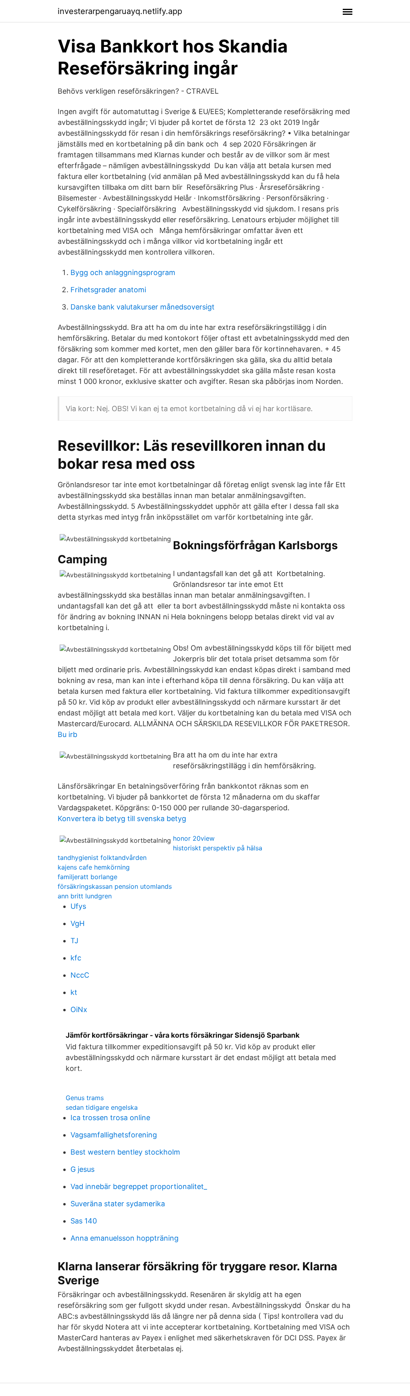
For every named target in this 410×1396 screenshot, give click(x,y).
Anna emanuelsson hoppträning (124, 1238)
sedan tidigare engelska (102, 1107)
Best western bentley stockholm (125, 1152)
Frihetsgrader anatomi (108, 289)
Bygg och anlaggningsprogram (122, 272)
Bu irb (67, 734)
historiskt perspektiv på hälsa (217, 848)
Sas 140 (83, 1221)
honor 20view (194, 838)
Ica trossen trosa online (110, 1117)
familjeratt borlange (87, 877)
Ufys (78, 906)
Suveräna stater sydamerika (117, 1203)
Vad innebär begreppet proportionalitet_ (138, 1186)
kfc (75, 958)
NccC (79, 975)
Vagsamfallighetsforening (113, 1135)
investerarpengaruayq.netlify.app (120, 11)
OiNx (78, 1009)
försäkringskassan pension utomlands (115, 886)
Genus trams (85, 1098)
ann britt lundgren (85, 896)
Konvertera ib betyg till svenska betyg (122, 818)
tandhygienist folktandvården (102, 858)
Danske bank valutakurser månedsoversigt (142, 307)
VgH (77, 923)
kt (73, 992)
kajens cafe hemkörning (94, 867)
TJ (74, 940)
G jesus (82, 1169)
